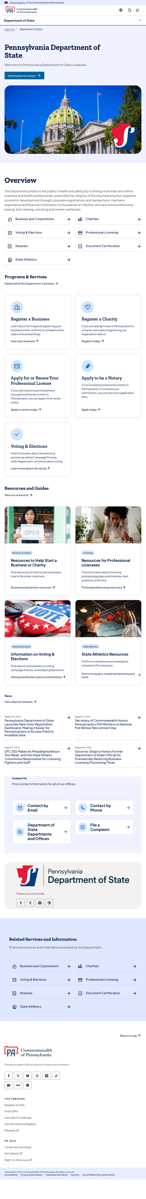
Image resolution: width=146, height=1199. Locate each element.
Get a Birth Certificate (18, 1117)
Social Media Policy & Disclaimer (99, 1175)
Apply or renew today (24, 409)
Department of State (19, 20)
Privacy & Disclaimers (32, 1175)
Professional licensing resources (102, 587)
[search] (130, 10)
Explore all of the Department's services (29, 283)
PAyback (10, 1130)
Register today (91, 341)
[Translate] (120, 10)
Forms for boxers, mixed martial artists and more (108, 675)
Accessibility (11, 1175)
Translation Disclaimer (57, 1175)
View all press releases (19, 701)
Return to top (128, 1035)
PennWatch (12, 1153)
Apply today (89, 409)
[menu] (137, 10)
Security (75, 1175)
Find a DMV (11, 1111)
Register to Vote (15, 1105)
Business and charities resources (31, 587)
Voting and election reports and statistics (36, 677)
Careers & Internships (18, 1147)
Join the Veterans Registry (20, 1124)
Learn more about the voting (28, 468)
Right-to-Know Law (17, 1160)
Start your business (23, 341)
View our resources (17, 495)
